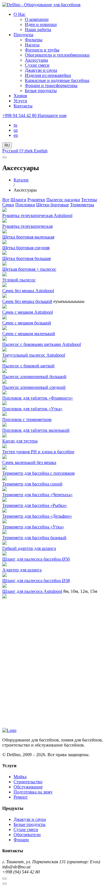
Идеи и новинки (41, 24)
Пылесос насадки (63, 199)
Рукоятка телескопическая (27, 226)
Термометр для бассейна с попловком (38, 473)
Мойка (20, 776)
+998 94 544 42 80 (20, 115)
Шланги (18, 199)
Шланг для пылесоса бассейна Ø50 (36, 559)
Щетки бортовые (52, 204)
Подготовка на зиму (33, 792)
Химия (20, 95)
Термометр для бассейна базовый (34, 537)
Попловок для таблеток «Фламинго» (37, 398)
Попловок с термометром (26, 419)
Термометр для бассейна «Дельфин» (37, 516)
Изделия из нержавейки (48, 75)
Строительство (28, 781)
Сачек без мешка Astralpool (28, 290)
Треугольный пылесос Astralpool (33, 355)
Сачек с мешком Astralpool (27, 312)
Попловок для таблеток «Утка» (32, 408)
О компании (37, 19)
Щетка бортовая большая (26, 258)
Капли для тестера (20, 441)
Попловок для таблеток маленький (36, 430)
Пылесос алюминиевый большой (34, 376)
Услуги (20, 100)
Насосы (32, 44)
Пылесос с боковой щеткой (28, 365)
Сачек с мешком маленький (28, 333)
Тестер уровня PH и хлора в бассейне (38, 451)
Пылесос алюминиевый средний (34, 387)
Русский (11, 150)
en (16, 135)
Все (5, 199)
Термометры (82, 204)
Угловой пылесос (19, 279)
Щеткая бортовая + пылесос (29, 269)
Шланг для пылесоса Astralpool (32, 591)
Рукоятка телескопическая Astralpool (37, 215)
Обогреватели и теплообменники (57, 55)
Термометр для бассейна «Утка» (33, 526)
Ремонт (21, 797)
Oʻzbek (27, 150)
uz (16, 130)
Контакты (23, 105)
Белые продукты (41, 90)
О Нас (19, 14)
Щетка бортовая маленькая (28, 237)
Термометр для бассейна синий (32, 484)
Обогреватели (27, 834)
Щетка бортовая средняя (25, 247)
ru (15, 125)
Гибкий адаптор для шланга (29, 548)
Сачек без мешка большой (27, 301)
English (40, 150)
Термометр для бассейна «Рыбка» (34, 505)
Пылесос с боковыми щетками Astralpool (41, 344)
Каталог (21, 179)
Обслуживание (28, 786)
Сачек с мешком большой (26, 322)
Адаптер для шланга (22, 569)
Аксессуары (36, 60)
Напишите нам (52, 115)
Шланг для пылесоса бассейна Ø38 (36, 580)
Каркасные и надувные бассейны (57, 80)
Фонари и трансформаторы (51, 85)
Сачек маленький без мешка (29, 462)
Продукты (23, 34)
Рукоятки (36, 199)
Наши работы (38, 29)
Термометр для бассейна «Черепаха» (37, 494)
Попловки (25, 204)
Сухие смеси (37, 65)
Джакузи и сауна (41, 70)
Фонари (21, 839)
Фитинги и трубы (42, 49)
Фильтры (33, 39)
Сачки (8, 204)
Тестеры (89, 199)
